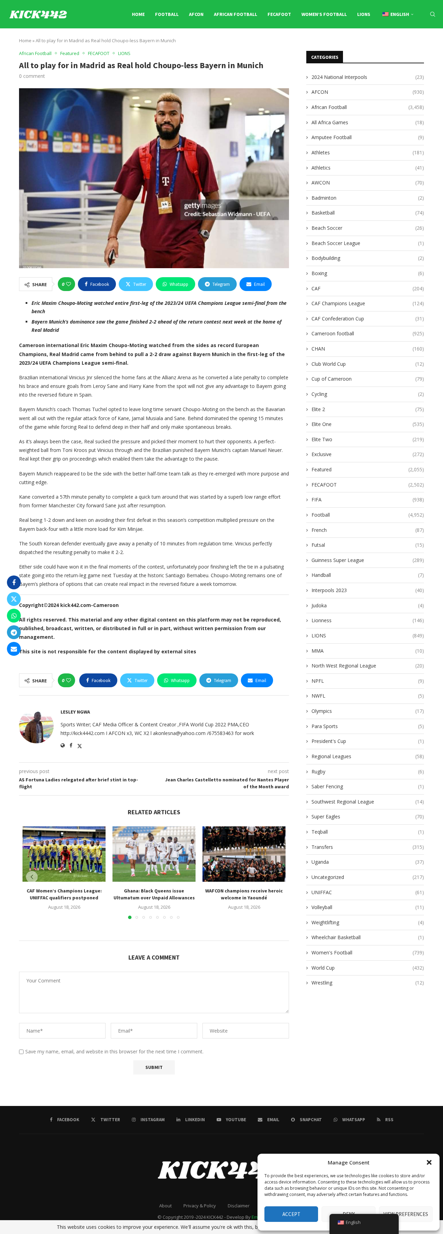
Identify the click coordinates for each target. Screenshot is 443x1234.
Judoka (367, 605)
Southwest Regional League (367, 801)
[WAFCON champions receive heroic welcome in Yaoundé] (244, 854)
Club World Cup (367, 364)
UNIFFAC (367, 892)
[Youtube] (402, 43)
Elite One (367, 424)
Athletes (367, 152)
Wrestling (367, 982)
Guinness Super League (367, 560)
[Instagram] (387, 43)
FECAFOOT (279, 14)
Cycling (367, 394)
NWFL (367, 695)
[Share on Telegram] (14, 632)
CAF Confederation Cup (367, 318)
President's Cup (367, 741)
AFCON (196, 14)
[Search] (432, 14)
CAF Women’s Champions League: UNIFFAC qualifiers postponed (64, 894)
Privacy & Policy (199, 1206)
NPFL (367, 681)
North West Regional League (367, 665)
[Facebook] (372, 43)
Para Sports (367, 726)
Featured (367, 469)
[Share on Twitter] (14, 599)
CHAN (367, 348)
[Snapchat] (419, 43)
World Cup (367, 967)
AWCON (367, 182)
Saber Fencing (367, 786)
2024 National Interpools (367, 77)
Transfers (367, 847)
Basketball (367, 212)
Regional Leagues (367, 756)
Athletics (367, 167)
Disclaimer (239, 1206)
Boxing (367, 273)
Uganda (367, 862)
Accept (291, 1214)
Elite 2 (367, 409)
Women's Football (367, 952)
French (367, 530)
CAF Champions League (367, 303)
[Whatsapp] (427, 43)
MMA (367, 650)
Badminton (367, 197)
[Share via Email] (14, 649)
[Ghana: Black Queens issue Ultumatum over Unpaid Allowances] (154, 854)
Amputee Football (367, 137)
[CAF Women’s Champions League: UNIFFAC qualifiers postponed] (64, 854)
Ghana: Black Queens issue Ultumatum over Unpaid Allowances (154, 894)
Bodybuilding (367, 258)
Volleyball (367, 907)
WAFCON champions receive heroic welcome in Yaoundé (244, 894)
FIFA (367, 499)
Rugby (367, 771)
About (165, 1206)
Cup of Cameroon (367, 378)
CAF (367, 288)
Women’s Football (324, 14)
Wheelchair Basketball (367, 937)
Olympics (367, 711)
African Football (235, 14)
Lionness (367, 620)
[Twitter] (379, 43)
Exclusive (367, 454)
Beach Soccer (367, 228)
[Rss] (434, 43)
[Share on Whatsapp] (14, 616)
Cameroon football (367, 333)
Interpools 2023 (367, 590)
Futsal (367, 545)
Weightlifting (367, 922)
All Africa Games (367, 122)
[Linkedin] (395, 43)
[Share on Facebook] (14, 582)
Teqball (367, 831)
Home (138, 14)
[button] (429, 1162)
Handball (367, 575)
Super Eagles (367, 816)
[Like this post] (68, 284)
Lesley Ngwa (75, 712)
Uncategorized (367, 877)
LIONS (363, 14)
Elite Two (367, 439)
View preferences (405, 1214)
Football (167, 14)
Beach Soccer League (367, 243)
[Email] (411, 43)
